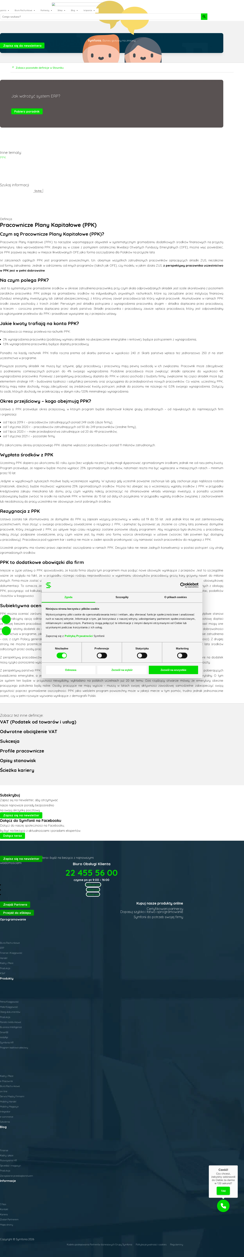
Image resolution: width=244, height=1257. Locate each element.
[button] (223, 1206)
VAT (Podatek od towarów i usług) (38, 722)
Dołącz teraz (12, 835)
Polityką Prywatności (79, 635)
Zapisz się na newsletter (21, 815)
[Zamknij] (237, 1165)
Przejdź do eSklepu (17, 913)
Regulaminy (176, 1244)
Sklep (60, 10)
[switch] (102, 655)
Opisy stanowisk (18, 760)
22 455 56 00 (91, 872)
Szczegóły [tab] (122, 597)
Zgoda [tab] (68, 597)
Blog (73, 10)
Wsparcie (87, 10)
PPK (3, 157)
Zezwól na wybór (122, 669)
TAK (223, 1190)
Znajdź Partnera (15, 904)
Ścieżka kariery (17, 770)
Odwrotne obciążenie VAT (28, 731)
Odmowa (70, 669)
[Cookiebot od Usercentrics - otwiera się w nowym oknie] (182, 585)
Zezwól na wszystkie (173, 669)
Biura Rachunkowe (23, 10)
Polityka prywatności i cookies (151, 1244)
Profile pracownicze (22, 751)
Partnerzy (45, 10)
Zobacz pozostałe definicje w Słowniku (40, 67)
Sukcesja (9, 741)
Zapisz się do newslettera (22, 45)
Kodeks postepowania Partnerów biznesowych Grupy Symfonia (99, 1244)
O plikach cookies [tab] (175, 597)
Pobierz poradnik (26, 111)
